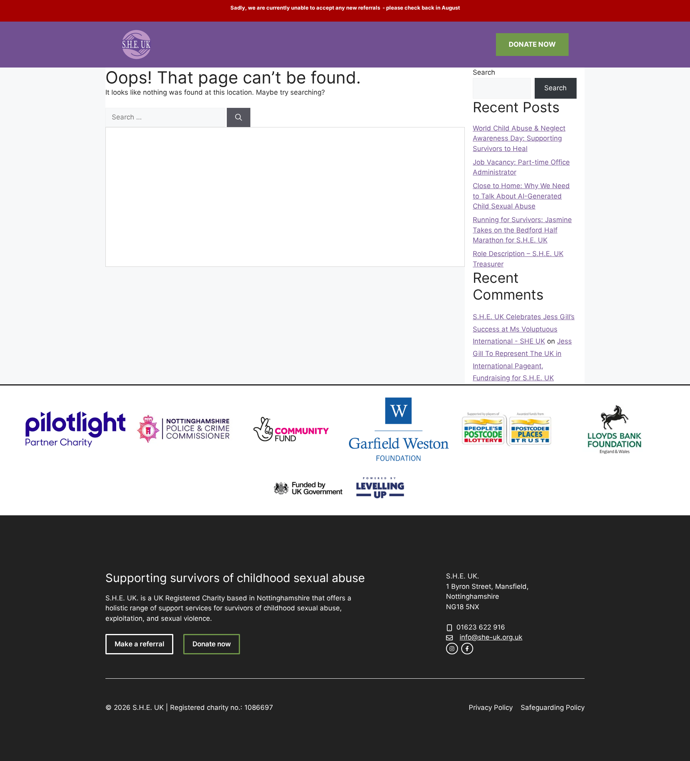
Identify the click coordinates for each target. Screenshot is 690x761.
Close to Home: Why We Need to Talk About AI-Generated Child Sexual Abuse (521, 196)
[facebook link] (467, 649)
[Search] (238, 117)
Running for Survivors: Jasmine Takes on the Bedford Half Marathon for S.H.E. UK (522, 230)
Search (484, 72)
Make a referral (139, 644)
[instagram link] (452, 649)
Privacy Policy (491, 707)
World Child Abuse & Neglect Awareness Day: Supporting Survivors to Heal (519, 138)
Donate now (211, 644)
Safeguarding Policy (553, 707)
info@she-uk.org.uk (491, 637)
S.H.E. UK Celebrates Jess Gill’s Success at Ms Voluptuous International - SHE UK (524, 329)
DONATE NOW (532, 44)
